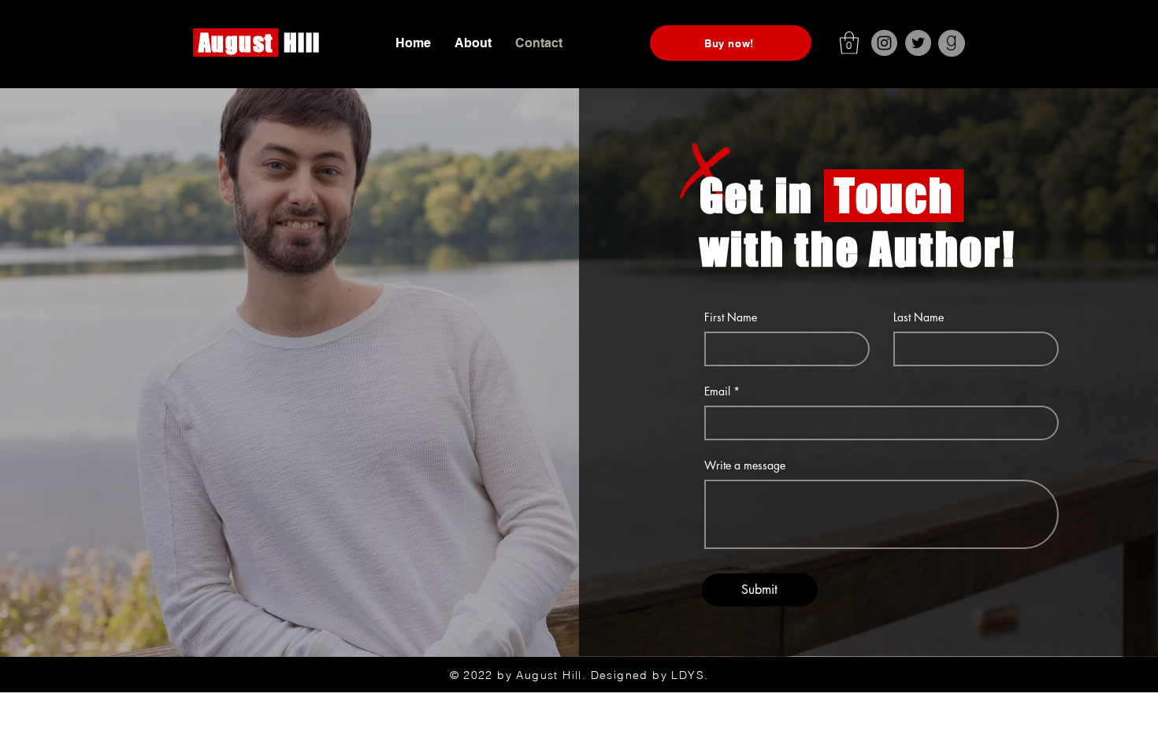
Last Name (918, 317)
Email (717, 391)
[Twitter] (918, 43)
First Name (730, 317)
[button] (849, 43)
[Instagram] (884, 43)
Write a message (744, 465)
